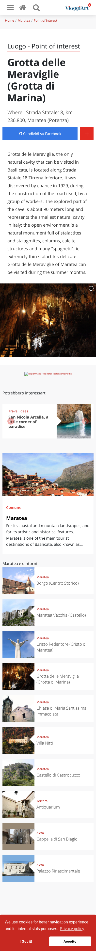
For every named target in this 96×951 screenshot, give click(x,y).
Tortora (42, 801)
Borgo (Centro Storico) (57, 583)
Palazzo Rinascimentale (58, 871)
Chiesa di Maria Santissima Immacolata (61, 711)
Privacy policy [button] (72, 929)
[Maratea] (48, 474)
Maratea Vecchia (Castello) (61, 615)
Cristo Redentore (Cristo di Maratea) (61, 647)
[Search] (36, 7)
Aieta (40, 833)
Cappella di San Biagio (57, 839)
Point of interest (45, 20)
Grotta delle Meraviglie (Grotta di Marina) (57, 679)
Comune (13, 507)
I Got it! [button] (26, 941)
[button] (85, 421)
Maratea (24, 20)
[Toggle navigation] (10, 7)
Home (9, 20)
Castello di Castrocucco (58, 775)
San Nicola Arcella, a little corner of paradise (28, 421)
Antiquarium (48, 807)
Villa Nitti (44, 743)
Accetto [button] (70, 941)
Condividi (41, 133)
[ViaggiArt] (24, 7)
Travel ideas (18, 411)
